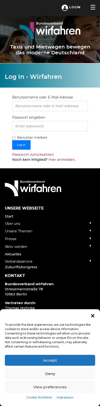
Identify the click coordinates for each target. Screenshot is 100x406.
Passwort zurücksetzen (33, 154)
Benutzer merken (32, 137)
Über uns (12, 223)
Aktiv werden (16, 246)
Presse (11, 239)
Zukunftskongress (21, 267)
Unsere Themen (18, 231)
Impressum (65, 397)
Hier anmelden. (61, 159)
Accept (50, 360)
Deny (50, 373)
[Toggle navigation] (92, 7)
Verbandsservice (19, 261)
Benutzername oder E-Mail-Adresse (42, 97)
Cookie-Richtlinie (39, 397)
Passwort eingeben (28, 117)
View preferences (50, 387)
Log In (21, 144)
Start (9, 216)
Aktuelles (13, 254)
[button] (92, 315)
